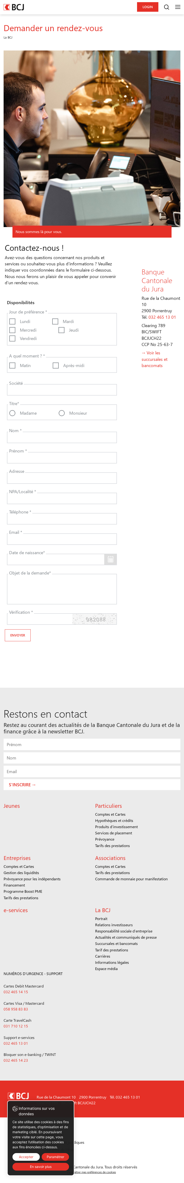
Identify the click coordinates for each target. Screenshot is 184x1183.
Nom (15, 430)
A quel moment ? (27, 355)
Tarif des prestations (111, 949)
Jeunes (12, 805)
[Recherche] (166, 7)
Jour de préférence (28, 311)
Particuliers (108, 805)
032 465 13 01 (162, 317)
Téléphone (20, 511)
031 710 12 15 (16, 1025)
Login (148, 7)
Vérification (21, 612)
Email (15, 532)
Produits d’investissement (116, 826)
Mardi (68, 321)
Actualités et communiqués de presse (126, 937)
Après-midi (73, 365)
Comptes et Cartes (110, 814)
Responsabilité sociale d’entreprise (123, 930)
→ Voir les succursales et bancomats (154, 359)
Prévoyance (104, 839)
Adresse (16, 471)
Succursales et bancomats (116, 943)
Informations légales (112, 962)
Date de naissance (27, 552)
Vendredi (28, 338)
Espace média (106, 968)
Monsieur (78, 413)
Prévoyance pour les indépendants (32, 878)
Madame (28, 413)
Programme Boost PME (23, 891)
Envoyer (17, 635)
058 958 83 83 (16, 1008)
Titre (14, 403)
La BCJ (102, 910)
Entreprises (17, 857)
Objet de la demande (30, 572)
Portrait (101, 918)
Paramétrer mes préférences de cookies (91, 1172)
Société (16, 383)
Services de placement (113, 832)
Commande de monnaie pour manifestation (131, 878)
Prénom (18, 450)
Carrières (102, 956)
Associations (110, 857)
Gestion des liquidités (21, 872)
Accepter (26, 1157)
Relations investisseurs (114, 924)
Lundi (25, 321)
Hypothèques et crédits (114, 820)
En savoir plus (41, 1167)
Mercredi (28, 330)
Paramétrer (55, 1157)
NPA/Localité (22, 491)
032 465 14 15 (16, 991)
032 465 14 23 (16, 1060)
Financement (14, 884)
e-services (16, 910)
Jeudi (74, 330)
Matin (25, 365)
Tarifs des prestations (112, 845)
